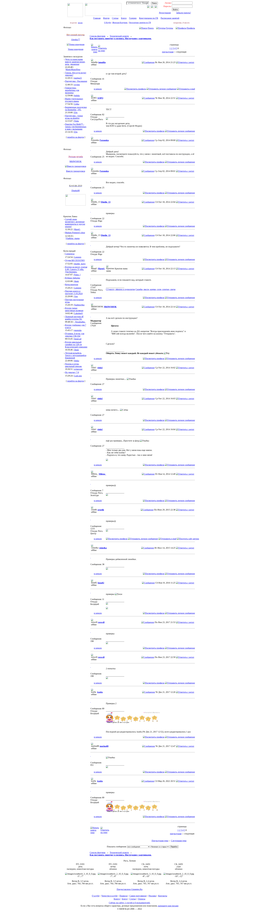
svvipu (77, 84)
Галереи (133, 18)
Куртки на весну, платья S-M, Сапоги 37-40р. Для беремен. (76, 269)
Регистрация (165, 13)
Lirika (76, 104)
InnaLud (77, 339)
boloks (77, 95)
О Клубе (107, 23)
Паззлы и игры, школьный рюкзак (73, 365)
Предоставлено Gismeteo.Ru (129, 889)
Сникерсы (69, 254)
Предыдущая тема (160, 841)
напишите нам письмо (168, 906)
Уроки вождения (75, 49)
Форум (106, 18)
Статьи (115, 18)
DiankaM (75, 190)
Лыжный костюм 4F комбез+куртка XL (74, 317)
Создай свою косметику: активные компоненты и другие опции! (75, 223)
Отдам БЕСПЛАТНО (75, 260)
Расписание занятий (170, 18)
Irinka (76, 361)
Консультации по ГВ (148, 18)
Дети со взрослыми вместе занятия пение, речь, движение (75, 61)
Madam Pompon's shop (75, 232)
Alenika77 (75, 39)
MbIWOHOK (75, 161)
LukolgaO (78, 313)
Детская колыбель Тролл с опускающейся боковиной (75, 355)
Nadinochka (79, 305)
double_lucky (80, 264)
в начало (98, 89)
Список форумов (97, 36)
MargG (77, 229)
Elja (75, 112)
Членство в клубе (109, 896)
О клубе (95, 896)
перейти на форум (75, 137)
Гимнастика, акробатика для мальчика (72, 90)
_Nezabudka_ (80, 322)
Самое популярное (137, 896)
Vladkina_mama (73, 238)
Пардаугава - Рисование (76, 81)
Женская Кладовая (120, 23)
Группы (169, 28)
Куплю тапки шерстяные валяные (74, 309)
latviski (80, 23)
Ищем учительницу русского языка (74, 100)
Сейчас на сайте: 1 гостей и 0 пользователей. (129, 903)
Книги (117, 899)
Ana (76, 296)
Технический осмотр (119, 36)
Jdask (76, 281)
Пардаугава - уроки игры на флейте (74, 117)
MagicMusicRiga (73, 69)
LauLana (78, 376)
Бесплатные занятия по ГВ (140, 23)
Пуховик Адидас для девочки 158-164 (74, 334)
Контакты (162, 896)
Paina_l (77, 275)
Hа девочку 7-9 (72, 372)
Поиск (151, 28)
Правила (123, 896)
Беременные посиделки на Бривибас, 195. (76, 108)
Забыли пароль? (183, 13)
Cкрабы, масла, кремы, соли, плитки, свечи (155, 289)
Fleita (76, 121)
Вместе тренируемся (75, 171)
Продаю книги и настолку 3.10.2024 (74, 292)
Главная (96, 18)
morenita (77, 330)
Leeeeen (77, 257)
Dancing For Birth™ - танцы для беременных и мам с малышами (75, 126)
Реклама (152, 896)
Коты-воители (71, 284)
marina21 (78, 78)
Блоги (124, 18)
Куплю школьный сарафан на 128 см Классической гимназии (76, 344)
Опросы (141, 899)
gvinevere (78, 369)
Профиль (191, 28)
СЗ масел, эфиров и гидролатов (120, 289)
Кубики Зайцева (72, 278)
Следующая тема (178, 841)
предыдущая (167, 52)
